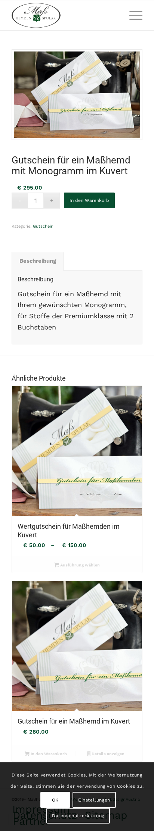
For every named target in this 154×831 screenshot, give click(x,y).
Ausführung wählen (79, 565)
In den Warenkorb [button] (48, 754)
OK (55, 800)
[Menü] (132, 15)
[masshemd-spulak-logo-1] (64, 15)
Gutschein (43, 226)
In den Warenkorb (89, 200)
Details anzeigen (107, 754)
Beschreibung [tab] (37, 260)
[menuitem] (132, 15)
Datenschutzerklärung (78, 815)
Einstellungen (94, 800)
